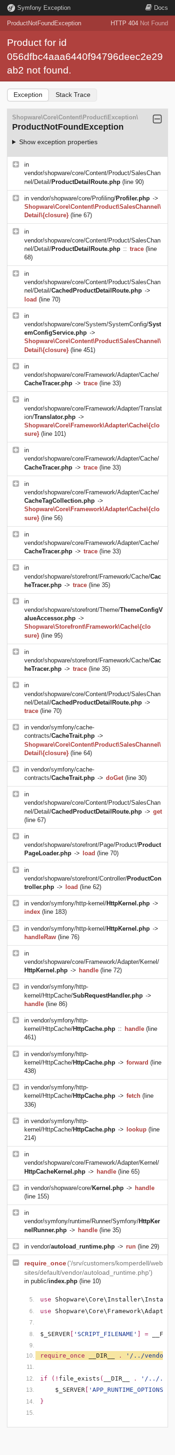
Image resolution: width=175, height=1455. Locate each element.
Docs (161, 7)
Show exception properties (58, 142)
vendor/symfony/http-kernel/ (90, 903)
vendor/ (73, 1246)
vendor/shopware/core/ (77, 1187)
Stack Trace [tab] (73, 94)
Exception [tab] (28, 94)
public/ (54, 1281)
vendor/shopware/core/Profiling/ (90, 198)
